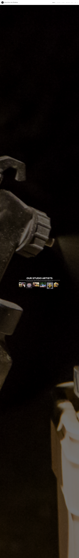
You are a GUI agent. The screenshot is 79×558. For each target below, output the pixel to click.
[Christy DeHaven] (43, 284)
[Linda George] (29, 285)
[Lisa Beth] (50, 285)
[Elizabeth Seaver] (22, 284)
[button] (77, 2)
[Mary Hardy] (57, 284)
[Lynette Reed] (36, 284)
